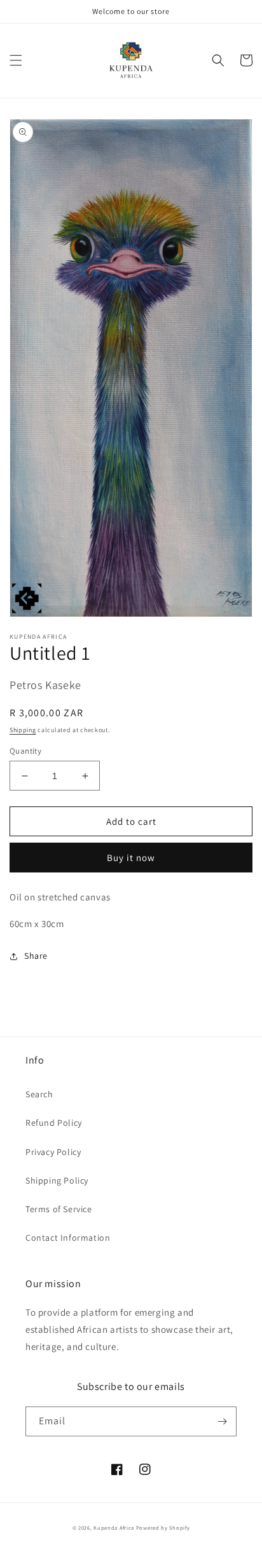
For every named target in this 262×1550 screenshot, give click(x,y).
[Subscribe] (222, 1421)
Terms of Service (58, 1209)
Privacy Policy (53, 1152)
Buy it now (131, 858)
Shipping (23, 730)
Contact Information (67, 1237)
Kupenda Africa (113, 1527)
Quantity (25, 750)
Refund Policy (53, 1122)
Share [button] (36, 955)
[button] (16, 60)
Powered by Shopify (163, 1527)
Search (39, 1094)
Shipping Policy (56, 1180)
